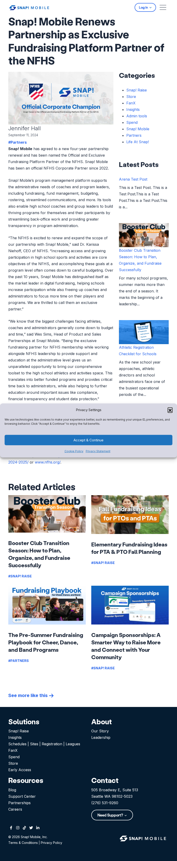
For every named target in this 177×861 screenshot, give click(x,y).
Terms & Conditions (23, 843)
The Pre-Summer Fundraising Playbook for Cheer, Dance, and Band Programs (45, 642)
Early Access (19, 769)
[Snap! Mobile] (29, 7)
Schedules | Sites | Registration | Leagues (44, 744)
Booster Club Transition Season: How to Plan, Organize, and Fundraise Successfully (39, 554)
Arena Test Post (133, 179)
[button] (170, 410)
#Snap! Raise (20, 576)
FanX (131, 103)
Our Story (100, 731)
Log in (144, 7)
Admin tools (136, 116)
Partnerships (19, 802)
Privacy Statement (98, 451)
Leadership (100, 737)
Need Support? (110, 814)
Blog (12, 790)
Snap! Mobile (137, 129)
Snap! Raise (136, 90)
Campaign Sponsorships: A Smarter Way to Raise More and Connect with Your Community (126, 646)
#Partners (17, 142)
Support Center (22, 796)
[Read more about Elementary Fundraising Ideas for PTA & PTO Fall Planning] (130, 514)
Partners (134, 135)
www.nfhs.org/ (47, 462)
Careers (15, 809)
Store (131, 96)
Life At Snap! (137, 141)
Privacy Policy (51, 843)
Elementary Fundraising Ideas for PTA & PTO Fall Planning (129, 548)
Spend (132, 122)
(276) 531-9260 (104, 802)
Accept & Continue (88, 440)
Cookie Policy (74, 451)
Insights (133, 109)
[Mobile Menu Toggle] (163, 7)
